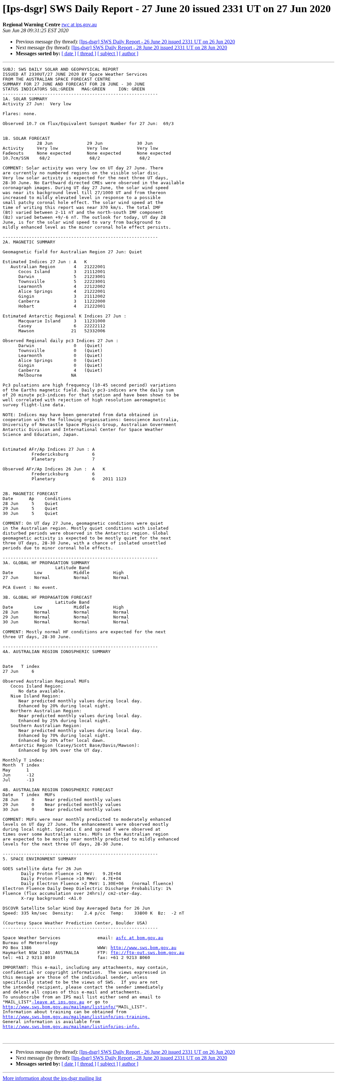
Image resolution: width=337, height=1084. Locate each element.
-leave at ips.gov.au (58, 1001)
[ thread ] (86, 53)
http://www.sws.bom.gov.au (143, 947)
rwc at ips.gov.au (79, 24)
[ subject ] (107, 53)
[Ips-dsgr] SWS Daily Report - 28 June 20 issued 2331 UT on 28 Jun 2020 (149, 47)
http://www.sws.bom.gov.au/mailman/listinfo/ (59, 1006)
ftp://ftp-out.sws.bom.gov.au (147, 952)
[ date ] (69, 53)
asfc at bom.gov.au (139, 937)
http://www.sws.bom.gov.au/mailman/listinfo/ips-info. (71, 1026)
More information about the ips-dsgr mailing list (52, 1078)
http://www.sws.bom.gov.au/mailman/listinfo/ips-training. (76, 1016)
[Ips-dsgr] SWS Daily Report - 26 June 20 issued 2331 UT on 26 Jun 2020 (157, 41)
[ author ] (128, 53)
